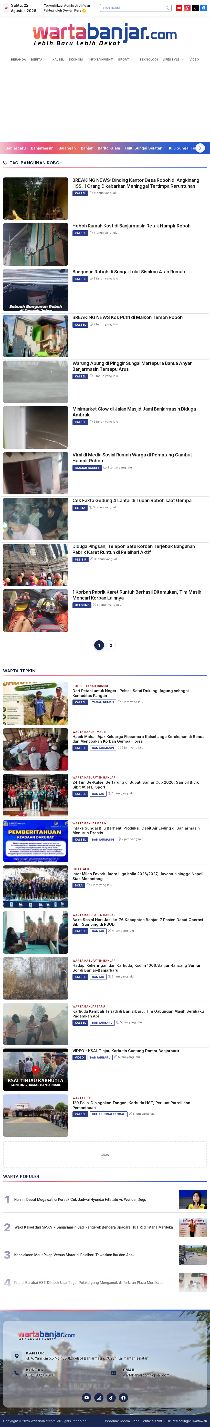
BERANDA (18, 59)
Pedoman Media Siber (122, 1421)
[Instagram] (187, 8)
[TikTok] (111, 1397)
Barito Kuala (109, 148)
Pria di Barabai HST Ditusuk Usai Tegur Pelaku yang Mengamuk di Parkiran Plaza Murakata (88, 1283)
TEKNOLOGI (148, 59)
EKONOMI (76, 59)
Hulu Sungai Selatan (143, 148)
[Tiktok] (195, 8)
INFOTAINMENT (101, 59)
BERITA (37, 59)
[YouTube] (179, 8)
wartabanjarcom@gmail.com (146, 1375)
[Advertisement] (105, 103)
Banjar (87, 148)
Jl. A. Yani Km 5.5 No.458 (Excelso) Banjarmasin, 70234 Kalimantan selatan (87, 1358)
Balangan (67, 148)
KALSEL (58, 59)
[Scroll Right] (200, 148)
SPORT (124, 59)
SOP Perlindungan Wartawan (185, 1421)
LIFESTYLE (171, 59)
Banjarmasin (42, 148)
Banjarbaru (16, 148)
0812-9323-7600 (40, 1375)
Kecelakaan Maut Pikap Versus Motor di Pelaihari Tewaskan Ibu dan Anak (74, 1255)
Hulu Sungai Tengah (185, 148)
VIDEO (194, 59)
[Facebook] (203, 8)
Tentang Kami (151, 1421)
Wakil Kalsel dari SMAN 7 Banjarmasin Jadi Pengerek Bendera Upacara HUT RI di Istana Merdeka (93, 1227)
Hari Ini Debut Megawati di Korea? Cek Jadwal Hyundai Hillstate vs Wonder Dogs (80, 1200)
